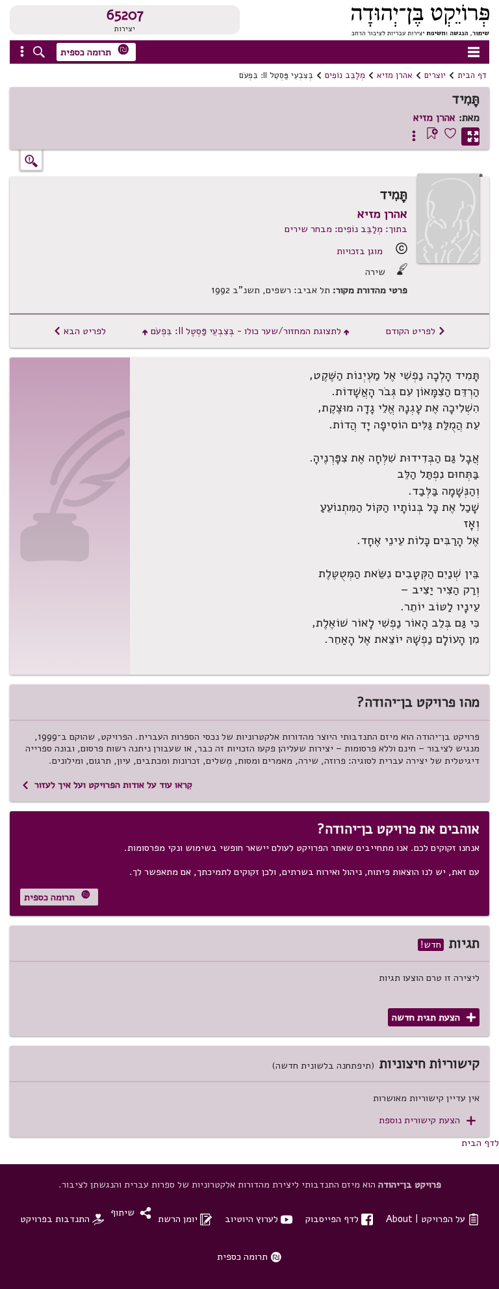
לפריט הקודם (416, 330)
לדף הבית (480, 1142)
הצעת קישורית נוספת (427, 1120)
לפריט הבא (79, 330)
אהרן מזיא (395, 75)
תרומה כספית (94, 51)
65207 (125, 15)
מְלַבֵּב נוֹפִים (345, 75)
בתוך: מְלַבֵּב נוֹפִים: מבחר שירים (346, 228)
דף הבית (472, 75)
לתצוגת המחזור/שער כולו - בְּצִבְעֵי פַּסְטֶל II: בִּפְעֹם (246, 330)
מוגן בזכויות (360, 250)
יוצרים (435, 75)
